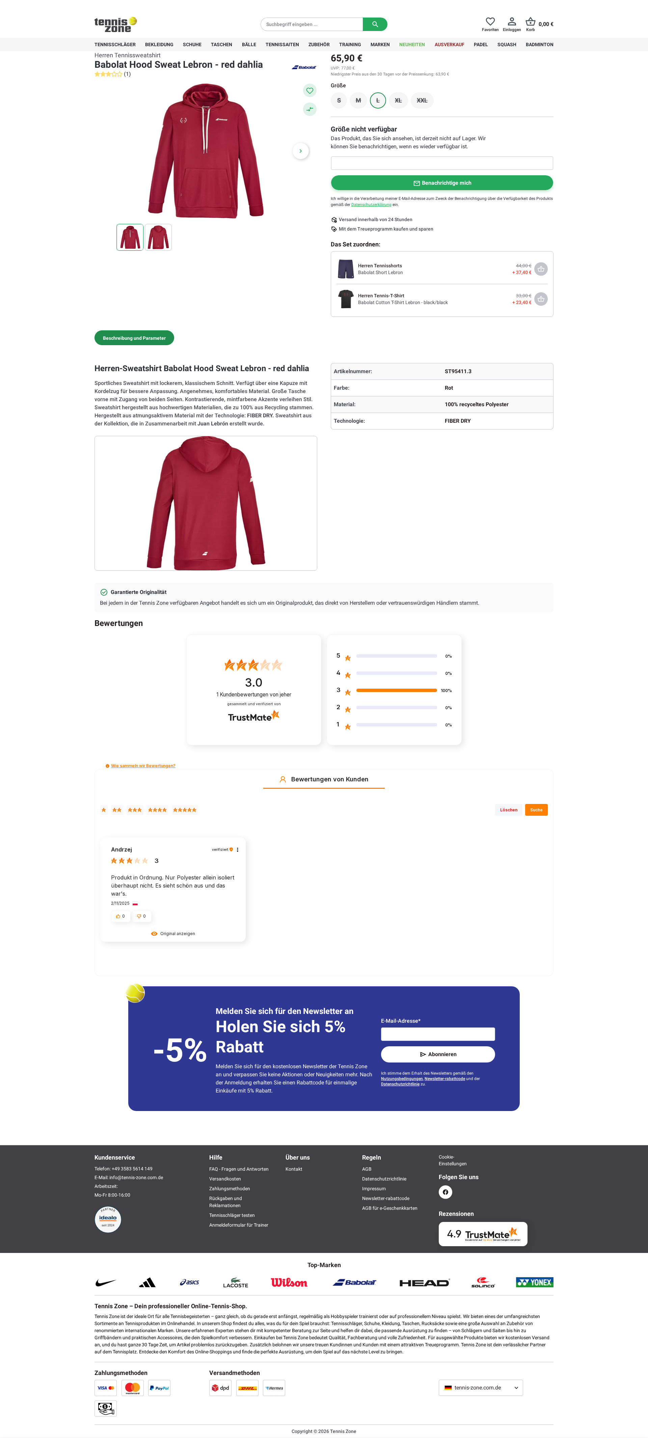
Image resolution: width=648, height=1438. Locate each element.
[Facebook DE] (445, 1192)
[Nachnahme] (105, 1408)
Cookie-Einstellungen (445, 1160)
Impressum (374, 1188)
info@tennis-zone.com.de (136, 1177)
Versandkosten (225, 1178)
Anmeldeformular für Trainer (238, 1225)
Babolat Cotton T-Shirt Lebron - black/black (403, 302)
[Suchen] (375, 24)
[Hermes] (274, 1388)
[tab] (134, 337)
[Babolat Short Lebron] (345, 268)
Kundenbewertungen (253, 694)
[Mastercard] (133, 1388)
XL (401, 102)
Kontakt (294, 1169)
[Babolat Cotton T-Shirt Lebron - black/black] (345, 298)
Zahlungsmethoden (229, 1188)
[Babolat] (303, 66)
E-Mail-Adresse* (401, 1021)
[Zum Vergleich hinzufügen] (310, 109)
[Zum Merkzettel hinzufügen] (310, 90)
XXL (425, 102)
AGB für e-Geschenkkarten (389, 1208)
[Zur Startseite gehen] (115, 24)
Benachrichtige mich (446, 183)
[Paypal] (159, 1388)
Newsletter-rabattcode (445, 1078)
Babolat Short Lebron (380, 272)
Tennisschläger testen (232, 1215)
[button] (107, 766)
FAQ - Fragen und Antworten (239, 1169)
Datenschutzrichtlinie (400, 1084)
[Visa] (105, 1388)
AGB (367, 1169)
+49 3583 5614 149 (137, 5)
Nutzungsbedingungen (402, 1078)
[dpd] (220, 1388)
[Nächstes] (301, 151)
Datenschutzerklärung (371, 204)
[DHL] (247, 1388)
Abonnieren (442, 1054)
